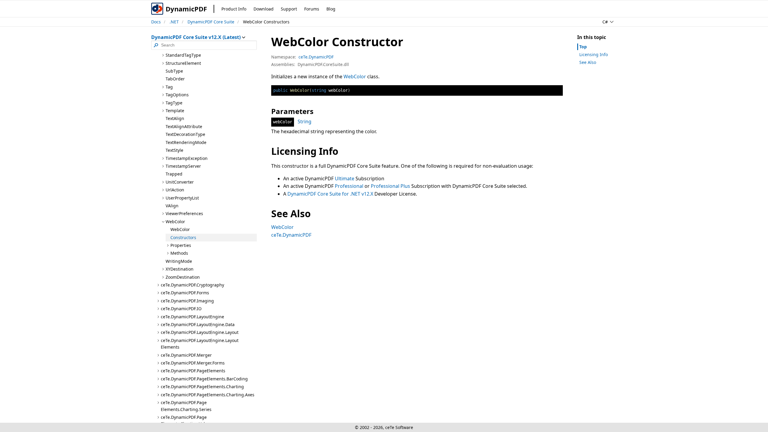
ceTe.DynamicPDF (316, 57)
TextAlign (175, 118)
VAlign (172, 205)
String (304, 121)
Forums (311, 9)
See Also (587, 62)
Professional (349, 186)
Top (583, 47)
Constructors (183, 237)
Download (264, 9)
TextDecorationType (185, 134)
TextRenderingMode (186, 142)
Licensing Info (593, 54)
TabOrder (175, 79)
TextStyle (174, 150)
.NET (174, 22)
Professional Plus (390, 186)
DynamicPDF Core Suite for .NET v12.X (330, 193)
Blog (330, 9)
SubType (174, 71)
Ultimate (344, 178)
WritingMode (179, 261)
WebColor (180, 229)
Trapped (174, 174)
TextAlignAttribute (184, 126)
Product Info (233, 9)
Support (289, 9)
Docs (156, 22)
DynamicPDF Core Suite (211, 22)
